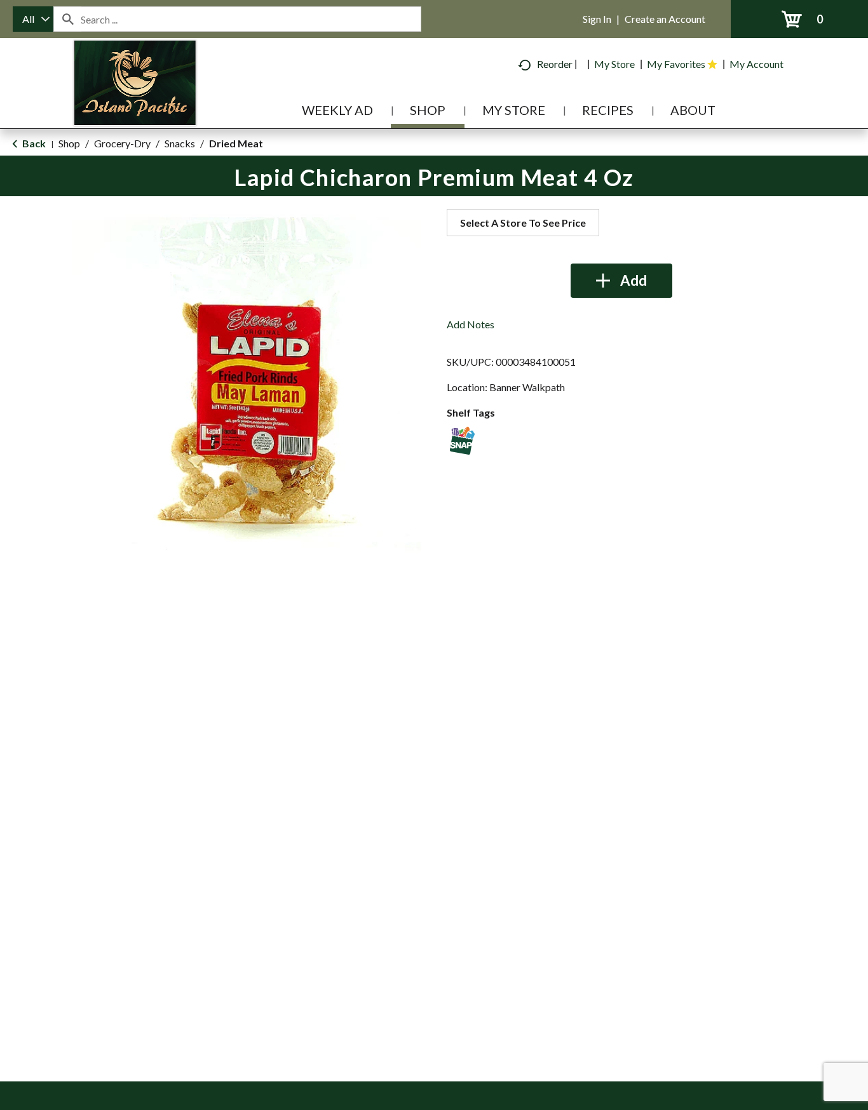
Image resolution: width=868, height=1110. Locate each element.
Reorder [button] (555, 64)
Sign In (597, 19)
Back (33, 143)
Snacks (180, 143)
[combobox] (33, 19)
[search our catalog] (67, 19)
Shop (69, 143)
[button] (621, 281)
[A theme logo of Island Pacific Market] (135, 101)
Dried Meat (236, 143)
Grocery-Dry (122, 143)
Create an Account (665, 19)
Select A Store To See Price (523, 223)
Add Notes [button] (470, 324)
